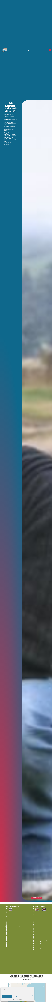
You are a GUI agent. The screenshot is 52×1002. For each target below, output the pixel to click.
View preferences (27, 996)
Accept (6, 996)
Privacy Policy (19, 999)
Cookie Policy (14, 999)
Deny (17, 996)
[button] (29, 50)
